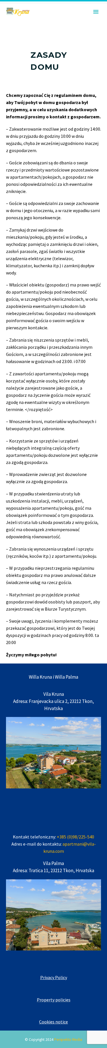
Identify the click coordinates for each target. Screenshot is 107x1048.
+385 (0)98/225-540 (75, 837)
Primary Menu (96, 11)
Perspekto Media (68, 1039)
